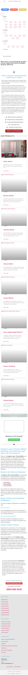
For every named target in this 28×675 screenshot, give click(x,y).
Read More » (6, 239)
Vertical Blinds (8, 298)
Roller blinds (4, 599)
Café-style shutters (5, 626)
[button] (2, 55)
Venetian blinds (5, 608)
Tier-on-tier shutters (6, 621)
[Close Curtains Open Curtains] (4, 43)
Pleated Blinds (8, 400)
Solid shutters (4, 632)
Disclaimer (4, 648)
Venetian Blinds (8, 230)
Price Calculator (14, 9)
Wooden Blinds (8, 195)
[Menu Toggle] (2, 14)
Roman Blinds (8, 264)
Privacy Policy (4, 641)
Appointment (22, 9)
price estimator (21, 571)
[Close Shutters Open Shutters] (4, 32)
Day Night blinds (5, 612)
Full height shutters (6, 623)
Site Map (3, 652)
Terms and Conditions (6, 650)
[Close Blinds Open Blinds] (4, 18)
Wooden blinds (5, 606)
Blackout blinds (5, 614)
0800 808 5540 (14, 589)
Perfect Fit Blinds (9, 366)
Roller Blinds (6, 21)
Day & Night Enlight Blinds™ (13, 332)
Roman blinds (4, 601)
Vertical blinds (4, 604)
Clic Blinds (24, 24)
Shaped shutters (5, 630)
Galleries (3, 643)
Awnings (24, 26)
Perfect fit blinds (5, 610)
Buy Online (5, 9)
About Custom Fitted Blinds (8, 639)
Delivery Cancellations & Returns (9, 645)
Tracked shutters (5, 628)
